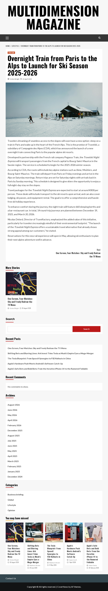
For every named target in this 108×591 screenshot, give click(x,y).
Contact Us (11, 578)
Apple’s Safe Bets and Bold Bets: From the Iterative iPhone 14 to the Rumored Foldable (48, 369)
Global (11, 500)
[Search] (99, 37)
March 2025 (13, 461)
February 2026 (14, 425)
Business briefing (15, 494)
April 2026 (12, 420)
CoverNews (62, 586)
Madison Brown (35, 565)
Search (10, 319)
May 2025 (12, 451)
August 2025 (14, 435)
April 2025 (12, 456)
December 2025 (15, 430)
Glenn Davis (93, 565)
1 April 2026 (72, 562)
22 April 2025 (27, 79)
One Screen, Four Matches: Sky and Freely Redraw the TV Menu (78, 253)
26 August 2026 (26, 308)
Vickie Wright (14, 79)
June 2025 (12, 446)
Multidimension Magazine (53, 17)
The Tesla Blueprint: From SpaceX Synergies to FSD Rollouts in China (39, 358)
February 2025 (14, 466)
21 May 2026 (53, 565)
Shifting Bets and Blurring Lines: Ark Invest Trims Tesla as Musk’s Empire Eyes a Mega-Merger (51, 353)
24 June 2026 (33, 568)
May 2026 (12, 415)
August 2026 (14, 405)
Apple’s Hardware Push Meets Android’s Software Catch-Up (35, 363)
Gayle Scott (73, 560)
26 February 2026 (94, 568)
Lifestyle (11, 53)
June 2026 (12, 410)
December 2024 (15, 476)
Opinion (11, 510)
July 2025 (12, 441)
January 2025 (14, 471)
